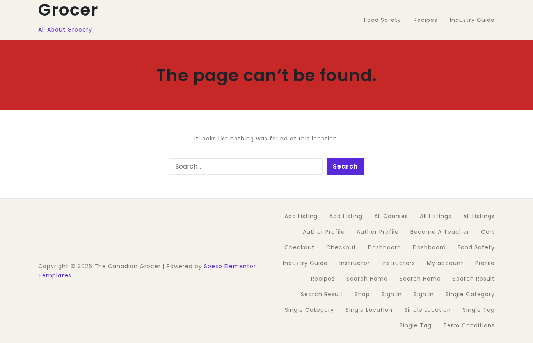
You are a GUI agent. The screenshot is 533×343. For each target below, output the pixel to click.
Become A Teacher (439, 232)
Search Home (367, 279)
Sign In (392, 294)
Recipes (323, 279)
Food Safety (476, 247)
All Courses (391, 216)
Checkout (299, 247)
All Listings (435, 216)
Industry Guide (305, 263)
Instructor (354, 263)
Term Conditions (469, 325)
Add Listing (301, 216)
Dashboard (384, 247)
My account (445, 263)
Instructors (398, 263)
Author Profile (324, 232)
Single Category (470, 294)
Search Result (474, 279)
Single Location (369, 310)
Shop (362, 294)
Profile (485, 263)
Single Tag (479, 310)
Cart (488, 232)
